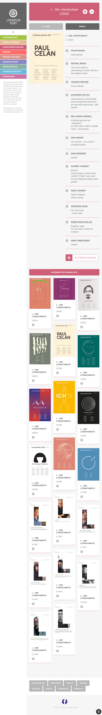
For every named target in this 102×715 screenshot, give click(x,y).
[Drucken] (85, 11)
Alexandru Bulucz (80, 95)
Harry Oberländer (80, 240)
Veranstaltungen (10, 62)
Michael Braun (78, 63)
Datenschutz (63, 689)
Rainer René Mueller (81, 222)
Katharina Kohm (79, 206)
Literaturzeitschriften (13, 47)
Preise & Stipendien (11, 42)
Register (6, 52)
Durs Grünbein (78, 153)
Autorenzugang (38, 683)
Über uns (70, 683)
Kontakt (49, 689)
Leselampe (36, 689)
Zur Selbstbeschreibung (85, 258)
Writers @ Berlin (10, 67)
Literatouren (8, 76)
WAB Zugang (55, 683)
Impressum (78, 689)
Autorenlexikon (10, 37)
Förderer (83, 683)
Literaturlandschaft (12, 71)
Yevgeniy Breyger (79, 82)
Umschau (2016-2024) (11, 57)
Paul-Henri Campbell (81, 116)
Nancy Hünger (78, 190)
